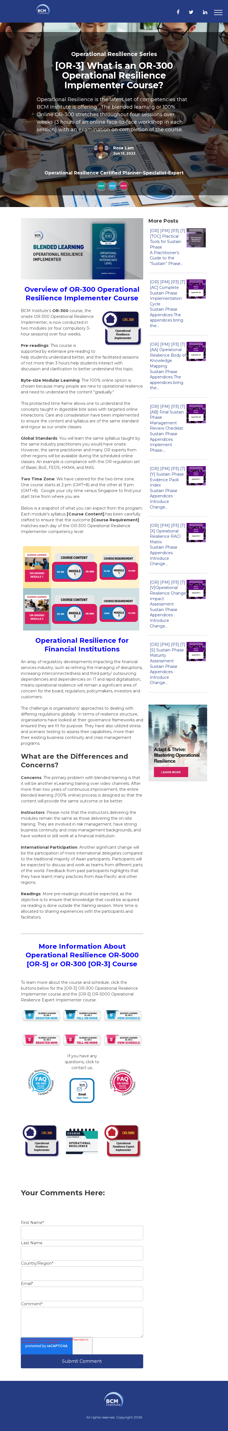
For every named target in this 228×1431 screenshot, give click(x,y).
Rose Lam (123, 147)
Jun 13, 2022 (124, 153)
